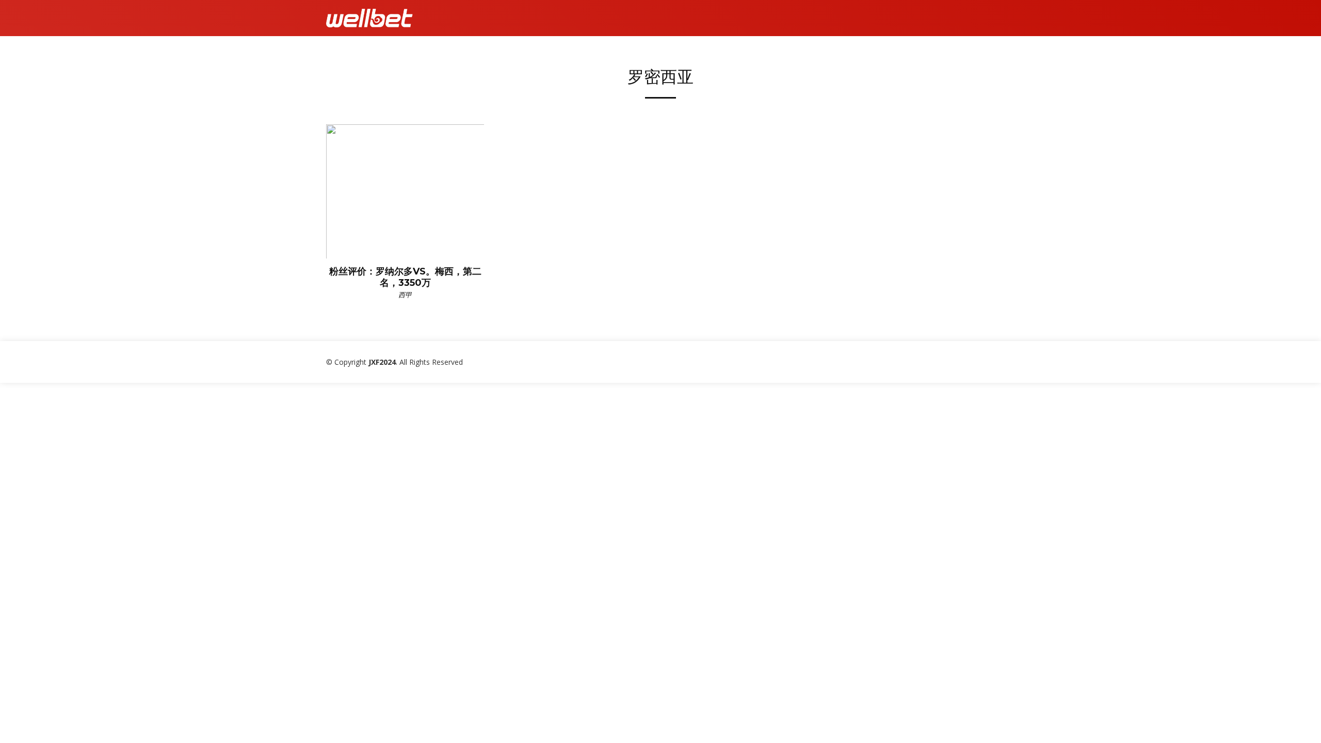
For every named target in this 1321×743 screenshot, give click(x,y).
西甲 (405, 294)
